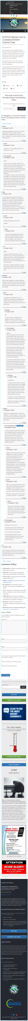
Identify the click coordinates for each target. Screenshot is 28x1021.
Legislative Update (13, 5)
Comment (4, 619)
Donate (11, 12)
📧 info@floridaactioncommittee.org (14, 4)
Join (10, 11)
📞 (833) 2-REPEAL (10, 2)
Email (2, 646)
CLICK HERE (5, 980)
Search (23, 687)
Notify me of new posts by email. (9, 665)
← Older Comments (6, 123)
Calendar (11, 7)
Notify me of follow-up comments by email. (11, 661)
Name (3, 639)
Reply (24, 140)
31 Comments (14, 44)
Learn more (4, 729)
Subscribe (21, 108)
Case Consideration (13, 9)
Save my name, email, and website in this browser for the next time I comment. (13, 656)
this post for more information (11, 609)
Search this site (5, 685)
